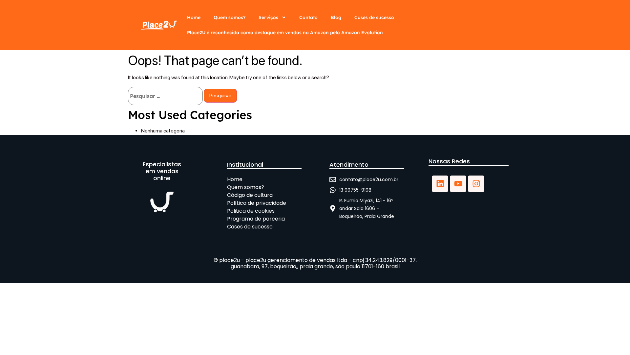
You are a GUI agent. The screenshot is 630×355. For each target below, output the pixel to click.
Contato (308, 17)
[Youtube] (458, 184)
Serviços (268, 17)
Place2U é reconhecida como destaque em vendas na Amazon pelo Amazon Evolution (285, 33)
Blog (336, 17)
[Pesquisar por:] (165, 96)
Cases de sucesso (374, 17)
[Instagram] (476, 184)
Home (193, 17)
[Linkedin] (440, 184)
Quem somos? (229, 17)
